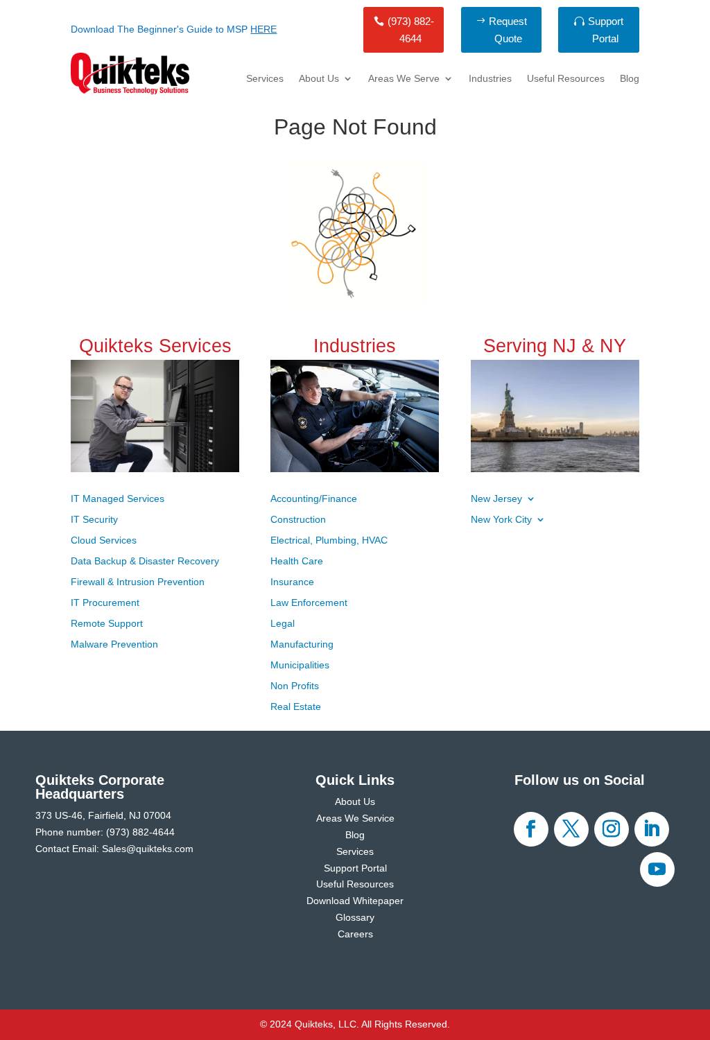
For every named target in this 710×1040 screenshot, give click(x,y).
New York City (501, 519)
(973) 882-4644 (411, 30)
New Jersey (496, 499)
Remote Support (107, 623)
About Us (319, 78)
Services (265, 78)
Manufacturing (302, 644)
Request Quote (508, 30)
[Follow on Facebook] (531, 829)
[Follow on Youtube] (657, 869)
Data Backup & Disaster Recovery (145, 561)
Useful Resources (566, 78)
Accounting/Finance (313, 499)
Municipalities (299, 665)
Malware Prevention (114, 644)
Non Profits (294, 686)
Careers (355, 933)
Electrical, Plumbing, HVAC (329, 540)
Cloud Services (104, 540)
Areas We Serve (404, 78)
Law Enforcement (308, 603)
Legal (282, 623)
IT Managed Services (117, 499)
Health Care (296, 561)
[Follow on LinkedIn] (651, 829)
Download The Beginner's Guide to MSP (174, 29)
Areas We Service (355, 818)
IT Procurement (105, 603)
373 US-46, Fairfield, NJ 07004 (103, 815)
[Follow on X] (571, 829)
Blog (629, 78)
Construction (298, 519)
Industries (490, 78)
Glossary (355, 917)
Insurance (292, 582)
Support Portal (605, 30)
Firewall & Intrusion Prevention (138, 582)
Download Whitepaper (355, 900)
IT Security (94, 519)
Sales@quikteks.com (147, 848)
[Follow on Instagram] (611, 829)
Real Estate (295, 707)
